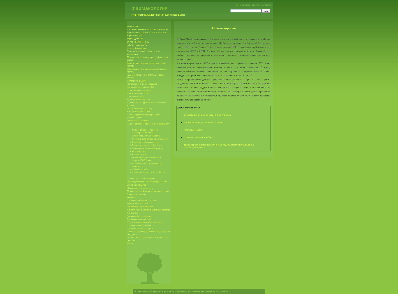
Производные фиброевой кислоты (147, 148)
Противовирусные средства (139, 219)
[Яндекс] (233, 10)
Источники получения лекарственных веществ (147, 29)
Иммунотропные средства (138, 204)
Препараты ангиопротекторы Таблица (149, 172)
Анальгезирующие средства (139, 90)
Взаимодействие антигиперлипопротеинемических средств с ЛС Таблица (147, 157)
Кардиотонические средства (139, 109)
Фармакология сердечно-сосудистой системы (147, 32)
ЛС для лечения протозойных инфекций (145, 222)
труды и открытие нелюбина (198, 137)
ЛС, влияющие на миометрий (140, 188)
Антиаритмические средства (139, 112)
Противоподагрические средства (141, 200)
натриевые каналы (193, 130)
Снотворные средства (136, 81)
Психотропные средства (137, 93)
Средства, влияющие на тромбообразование (147, 182)
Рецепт (130, 243)
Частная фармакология (137, 48)
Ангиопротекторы (140, 169)
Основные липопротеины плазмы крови (150, 139)
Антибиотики (132, 213)
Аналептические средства (138, 99)
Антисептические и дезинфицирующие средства (148, 210)
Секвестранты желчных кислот (146, 142)
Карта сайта (265, 5)
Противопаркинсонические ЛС (140, 87)
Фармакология (149, 8)
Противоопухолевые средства (140, 228)
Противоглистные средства (139, 225)
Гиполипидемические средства (146, 136)
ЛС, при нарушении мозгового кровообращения (148, 124)
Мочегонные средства (136, 185)
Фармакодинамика (135, 39)
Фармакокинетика (134, 36)
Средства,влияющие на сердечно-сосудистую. (207, 115)
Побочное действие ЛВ (137, 45)
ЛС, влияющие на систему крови (141, 179)
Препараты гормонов (136, 194)
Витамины (131, 197)
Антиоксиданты (223, 28)
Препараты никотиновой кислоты (147, 145)
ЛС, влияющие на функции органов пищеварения (149, 191)
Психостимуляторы (135, 96)
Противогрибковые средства (139, 216)
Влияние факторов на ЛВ (138, 42)
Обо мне (255, 5)
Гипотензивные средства (138, 121)
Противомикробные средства (140, 207)
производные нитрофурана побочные (203, 122)
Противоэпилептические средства (142, 84)
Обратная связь (243, 5)
